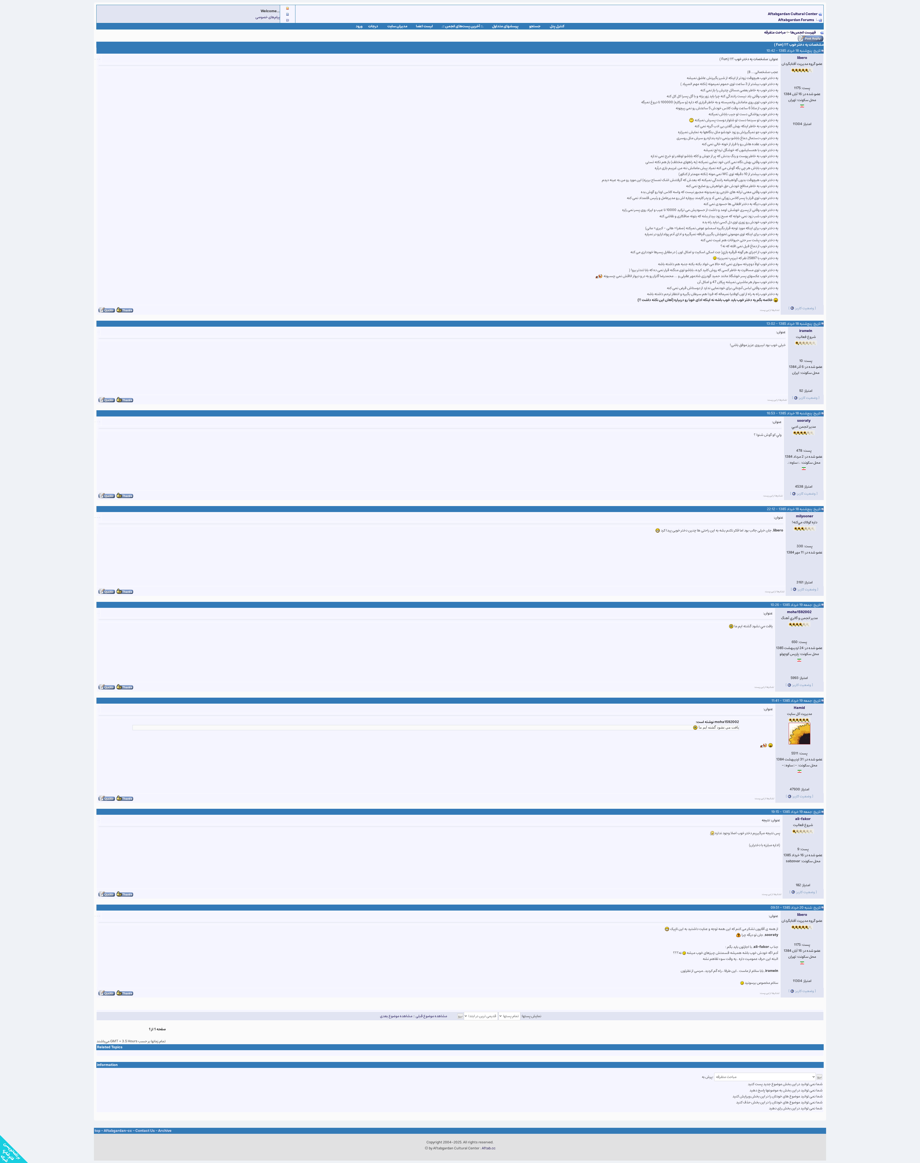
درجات (373, 26)
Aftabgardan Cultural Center (793, 14)
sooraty (804, 420)
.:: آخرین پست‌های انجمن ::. (462, 26)
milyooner (804, 516)
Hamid (799, 708)
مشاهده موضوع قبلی (431, 1016)
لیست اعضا (424, 26)
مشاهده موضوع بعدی (396, 1016)
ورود (359, 26)
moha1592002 (799, 612)
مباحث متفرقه (775, 32)
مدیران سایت (397, 26)
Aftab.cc (488, 1148)
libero (802, 58)
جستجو (534, 26)
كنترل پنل (557, 26)
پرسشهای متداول (505, 26)
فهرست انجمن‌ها (803, 32)
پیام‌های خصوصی (267, 17)
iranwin (805, 331)
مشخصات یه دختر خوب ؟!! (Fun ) (799, 44)
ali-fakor (803, 819)
